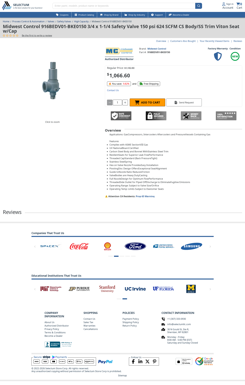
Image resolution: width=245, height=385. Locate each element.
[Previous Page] (35, 246)
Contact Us (89, 318)
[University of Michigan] (191, 288)
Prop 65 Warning (145, 196)
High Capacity (81, 21)
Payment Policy (130, 318)
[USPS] (163, 246)
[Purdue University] (79, 288)
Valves (51, 21)
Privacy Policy (52, 329)
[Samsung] (191, 246)
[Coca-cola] (79, 246)
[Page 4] (127, 256)
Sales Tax (88, 322)
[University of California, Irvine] (135, 288)
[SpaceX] (51, 246)
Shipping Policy (130, 322)
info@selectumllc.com (179, 324)
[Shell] (107, 246)
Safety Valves (64, 21)
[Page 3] (122, 256)
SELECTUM (21, 5)
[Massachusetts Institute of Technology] (51, 288)
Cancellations (91, 329)
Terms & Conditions (55, 332)
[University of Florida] (163, 288)
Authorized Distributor (57, 325)
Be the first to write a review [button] (37, 35)
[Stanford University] (107, 288)
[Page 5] (133, 256)
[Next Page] (210, 246)
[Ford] (135, 246)
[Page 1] (110, 256)
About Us (49, 322)
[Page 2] (116, 256)
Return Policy (129, 325)
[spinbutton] (117, 102)
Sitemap (122, 375)
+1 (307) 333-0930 (176, 318)
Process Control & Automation (28, 21)
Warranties (89, 325)
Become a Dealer (54, 335)
